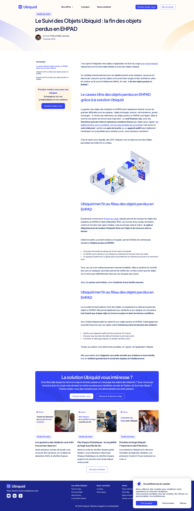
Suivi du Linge (112, 219)
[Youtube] (9, 496)
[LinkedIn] (15, 496)
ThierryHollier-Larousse (59, 36)
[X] (20, 496)
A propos (85, 7)
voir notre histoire (149, 63)
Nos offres (66, 7)
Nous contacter (104, 7)
